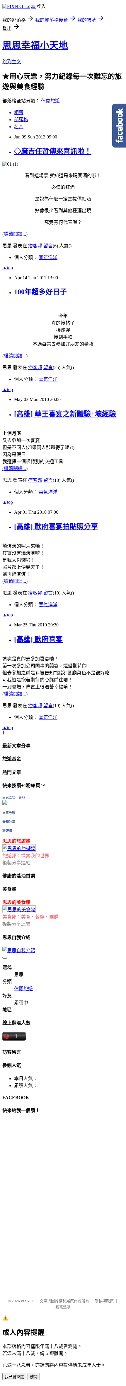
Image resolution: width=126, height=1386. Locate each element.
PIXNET (27, 1301)
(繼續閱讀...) (15, 234)
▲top (7, 267)
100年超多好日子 (40, 292)
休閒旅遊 (50, 100)
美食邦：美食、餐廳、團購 (30, 916)
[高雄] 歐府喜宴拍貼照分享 (56, 526)
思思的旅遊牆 (16, 841)
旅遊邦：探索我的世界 (25, 855)
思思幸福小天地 (35, 45)
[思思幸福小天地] (4, 803)
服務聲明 (63, 1307)
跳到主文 (11, 61)
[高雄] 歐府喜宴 (38, 639)
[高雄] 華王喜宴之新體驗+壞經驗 (65, 414)
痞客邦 (35, 245)
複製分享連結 (16, 862)
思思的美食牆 (16, 902)
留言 (48, 245)
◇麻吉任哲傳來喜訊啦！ (52, 151)
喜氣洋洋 (48, 257)
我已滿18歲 (14, 1377)
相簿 (18, 112)
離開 (34, 1377)
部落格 (21, 119)
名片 (18, 126)
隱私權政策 (104, 1301)
